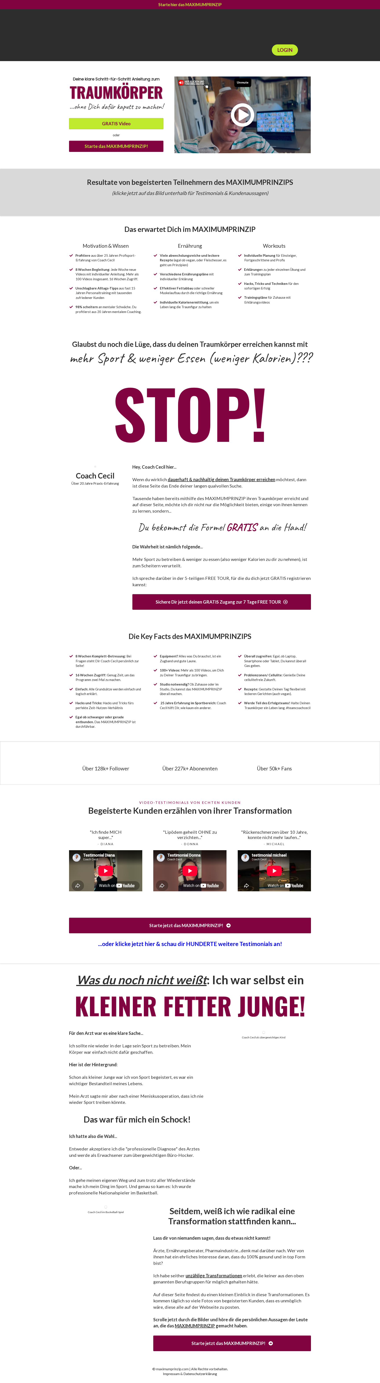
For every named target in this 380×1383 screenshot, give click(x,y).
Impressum (171, 1374)
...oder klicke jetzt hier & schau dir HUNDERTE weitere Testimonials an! (190, 943)
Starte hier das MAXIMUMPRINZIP (190, 4)
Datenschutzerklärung (200, 1374)
